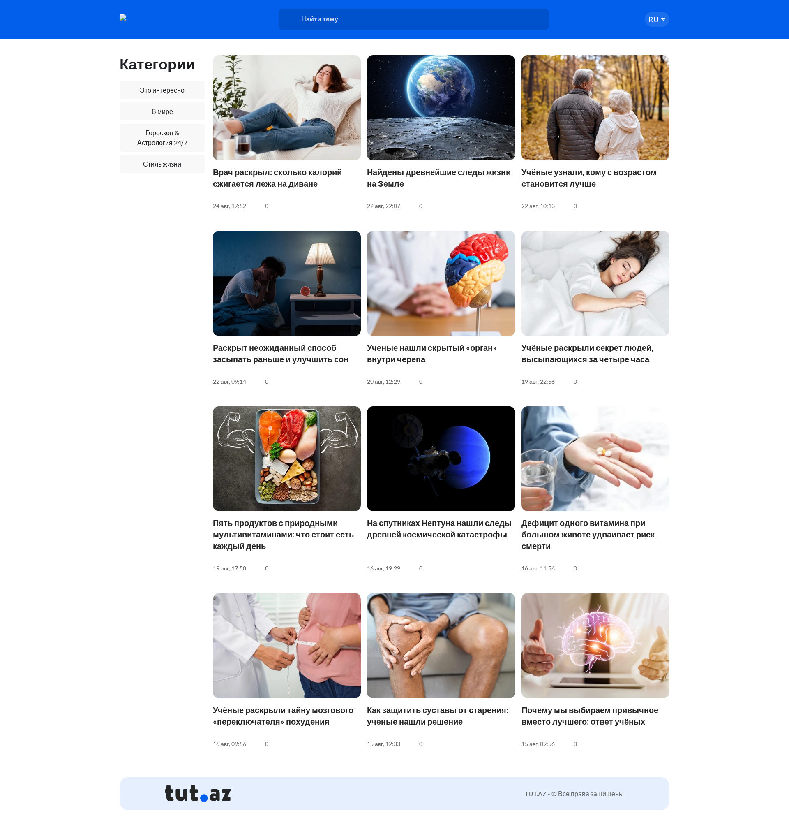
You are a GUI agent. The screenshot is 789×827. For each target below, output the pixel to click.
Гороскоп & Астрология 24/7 (162, 137)
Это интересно (162, 90)
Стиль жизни (162, 164)
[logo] (151, 17)
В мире (162, 111)
